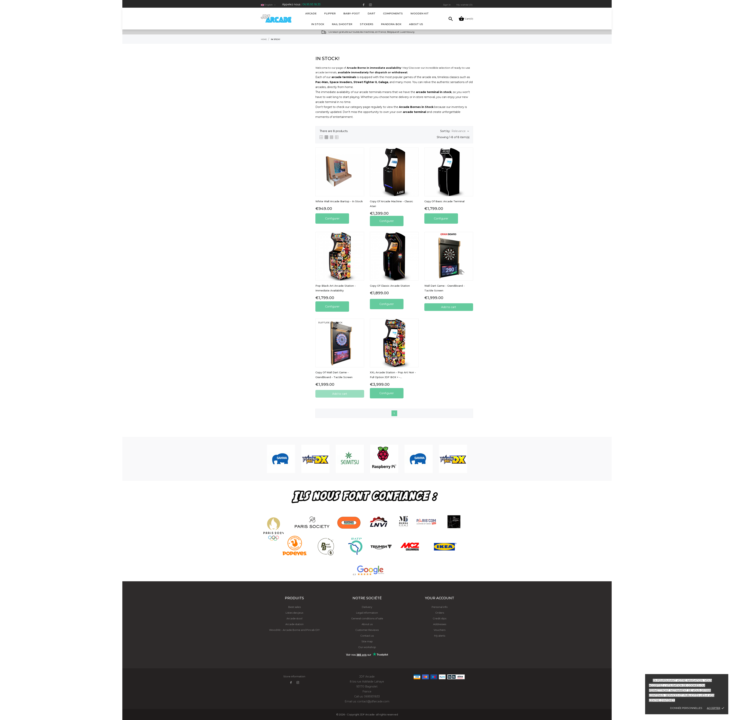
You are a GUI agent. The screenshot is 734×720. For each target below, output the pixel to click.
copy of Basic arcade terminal (444, 201)
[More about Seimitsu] (350, 459)
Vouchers (439, 629)
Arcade (312, 11)
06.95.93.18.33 (311, 4)
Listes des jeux (294, 612)
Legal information (367, 612)
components (393, 13)
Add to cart (448, 307)
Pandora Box (391, 24)
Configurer (332, 218)
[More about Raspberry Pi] (384, 459)
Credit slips (439, 618)
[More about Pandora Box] (315, 459)
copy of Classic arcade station (390, 285)
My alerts (439, 635)
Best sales (294, 606)
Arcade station (294, 624)
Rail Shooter (342, 24)
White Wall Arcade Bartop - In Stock (339, 201)
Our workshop (367, 647)
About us (367, 624)
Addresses (439, 624)
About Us (416, 24)
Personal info (440, 606)
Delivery (367, 606)
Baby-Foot (352, 11)
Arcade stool (294, 618)
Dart (371, 13)
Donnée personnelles (686, 707)
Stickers (366, 24)
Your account (439, 598)
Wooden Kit (419, 13)
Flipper (330, 13)
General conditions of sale (367, 618)
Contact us (367, 635)
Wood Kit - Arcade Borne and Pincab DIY (294, 629)
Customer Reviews (367, 629)
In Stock (317, 24)
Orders (439, 612)
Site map (367, 641)
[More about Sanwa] (281, 459)
